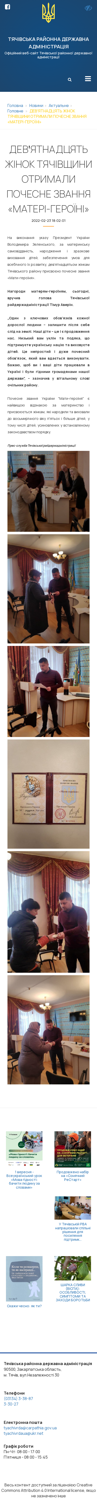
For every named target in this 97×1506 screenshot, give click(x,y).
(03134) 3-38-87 (18, 1398)
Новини (36, 105)
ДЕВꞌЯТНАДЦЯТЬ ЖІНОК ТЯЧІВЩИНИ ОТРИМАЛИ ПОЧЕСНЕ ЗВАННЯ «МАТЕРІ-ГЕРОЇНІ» (47, 116)
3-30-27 (11, 1404)
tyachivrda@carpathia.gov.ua (30, 1428)
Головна (15, 105)
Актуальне (59, 105)
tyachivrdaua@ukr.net (23, 1433)
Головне (15, 111)
